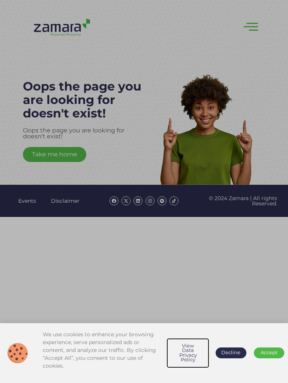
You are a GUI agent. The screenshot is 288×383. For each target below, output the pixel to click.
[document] (144, 191)
